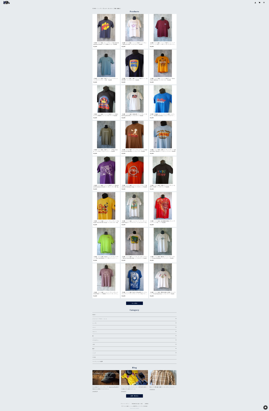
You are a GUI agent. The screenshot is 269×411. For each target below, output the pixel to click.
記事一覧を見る (134, 396)
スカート (94, 331)
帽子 (93, 348)
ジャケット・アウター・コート (99, 319)
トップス (99, 8)
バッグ (94, 353)
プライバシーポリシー (125, 403)
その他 (94, 357)
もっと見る (134, 303)
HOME (94, 8)
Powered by (133, 408)
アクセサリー (95, 340)
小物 (93, 344)
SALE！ (94, 314)
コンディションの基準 (97, 361)
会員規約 (146, 403)
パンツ (94, 327)
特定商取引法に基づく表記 (137, 403)
